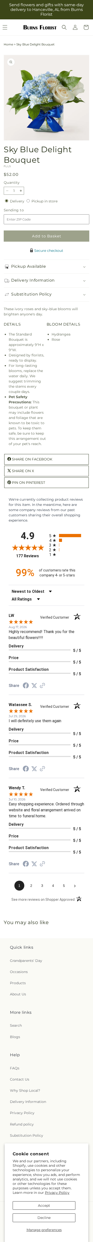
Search (16, 1025)
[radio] (67, 535)
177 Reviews (31, 556)
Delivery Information (28, 1101)
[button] (64, 27)
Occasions (19, 972)
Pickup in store (44, 201)
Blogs (15, 1037)
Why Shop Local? (25, 1090)
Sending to (21, 210)
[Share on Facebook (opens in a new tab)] (26, 686)
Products (18, 983)
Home (8, 44)
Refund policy (22, 1124)
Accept (44, 1205)
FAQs (14, 1068)
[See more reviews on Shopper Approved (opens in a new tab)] (42, 686)
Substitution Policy (26, 1135)
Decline (44, 1217)
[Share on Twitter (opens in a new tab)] (34, 685)
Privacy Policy (57, 1192)
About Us (18, 994)
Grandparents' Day (26, 960)
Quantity (12, 182)
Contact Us (19, 1079)
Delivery (17, 201)
